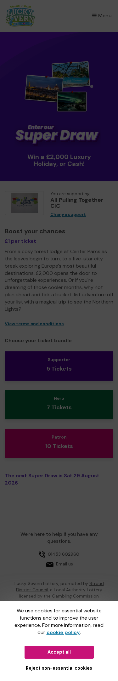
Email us (64, 564)
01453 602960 (63, 554)
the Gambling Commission (71, 596)
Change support (68, 214)
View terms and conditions (34, 323)
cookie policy (63, 632)
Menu (105, 15)
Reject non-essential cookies (59, 668)
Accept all (59, 652)
